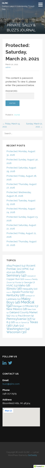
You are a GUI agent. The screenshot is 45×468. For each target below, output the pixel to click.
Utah (18, 325)
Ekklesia (28, 279)
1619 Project (16, 265)
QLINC (5, 3)
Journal (17, 115)
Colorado (31, 276)
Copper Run (15, 279)
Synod (25, 322)
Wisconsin (16, 332)
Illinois (14, 288)
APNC (28, 268)
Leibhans (13, 299)
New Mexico (16, 309)
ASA (10, 272)
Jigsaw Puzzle (23, 291)
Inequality (29, 288)
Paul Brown (26, 315)
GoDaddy (32, 455)
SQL (18, 322)
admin (8, 67)
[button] (41, 4)
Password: (12, 91)
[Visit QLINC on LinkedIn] (4, 363)
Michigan (19, 306)
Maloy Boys (18, 300)
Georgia (29, 282)
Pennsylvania (19, 319)
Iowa (8, 292)
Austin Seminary (16, 273)
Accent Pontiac (20, 267)
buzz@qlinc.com (11, 384)
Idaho (24, 285)
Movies (31, 306)
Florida (19, 283)
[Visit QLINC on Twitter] (10, 363)
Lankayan (30, 296)
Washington (18, 329)
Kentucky (15, 295)
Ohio (14, 316)
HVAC (12, 285)
